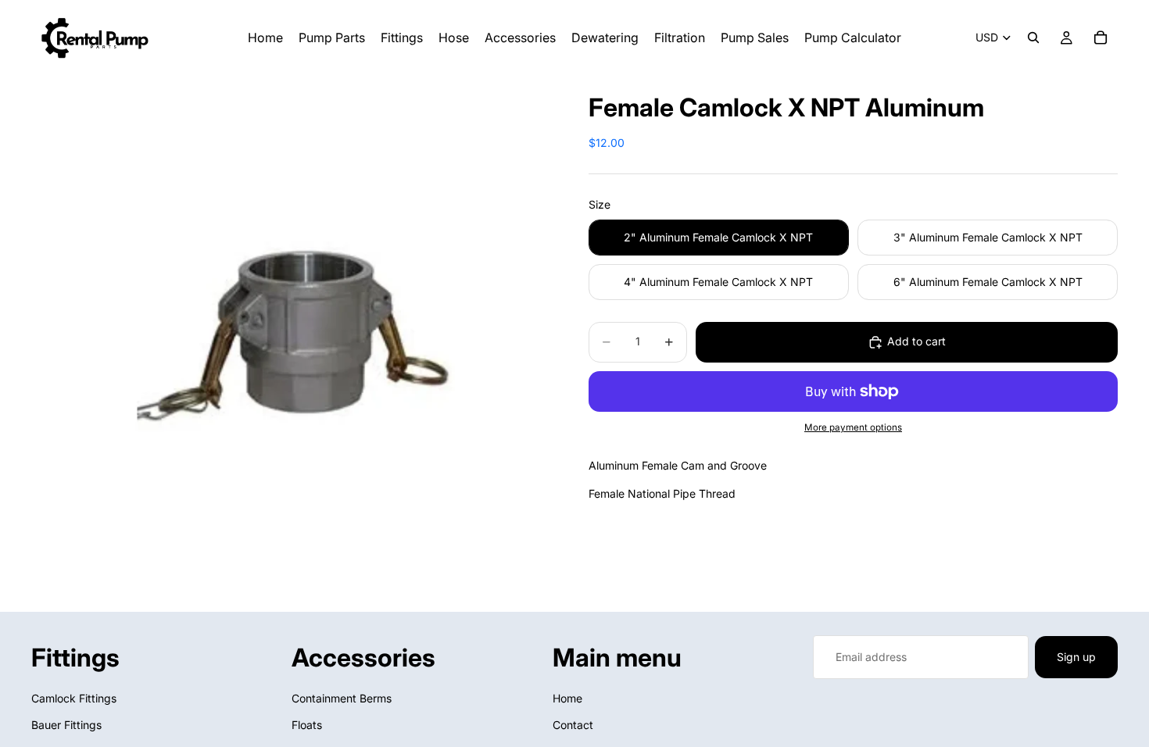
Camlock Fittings (73, 698)
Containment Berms (342, 698)
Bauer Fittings (66, 724)
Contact (573, 724)
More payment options (853, 427)
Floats (307, 724)
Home (567, 698)
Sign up (1076, 656)
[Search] (1033, 37)
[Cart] (1100, 37)
